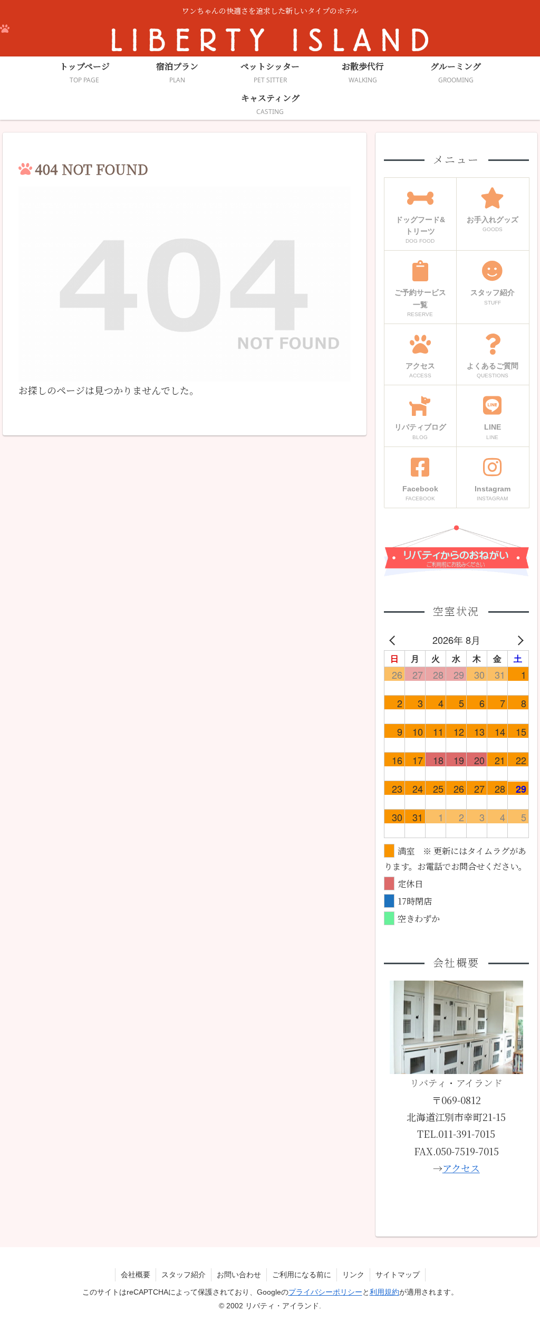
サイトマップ (397, 1274)
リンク (353, 1274)
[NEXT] (519, 639)
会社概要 (135, 1274)
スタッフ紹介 (183, 1274)
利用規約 (384, 1292)
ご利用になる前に (301, 1274)
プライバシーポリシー (325, 1292)
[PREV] (394, 639)
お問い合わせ (239, 1274)
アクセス (461, 1168)
